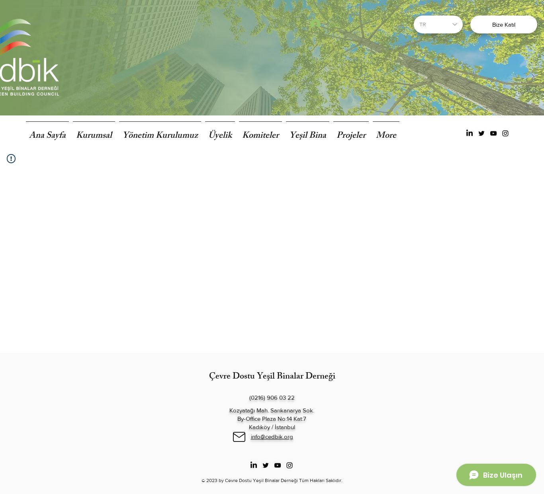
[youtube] (493, 133)
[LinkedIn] (470, 133)
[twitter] (481, 133)
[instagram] (505, 133)
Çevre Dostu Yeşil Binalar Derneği (272, 377)
